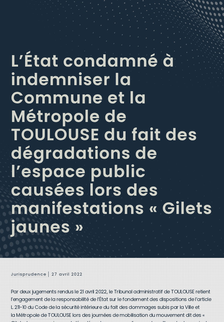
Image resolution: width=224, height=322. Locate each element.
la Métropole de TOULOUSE (41, 315)
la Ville (187, 307)
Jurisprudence (29, 274)
